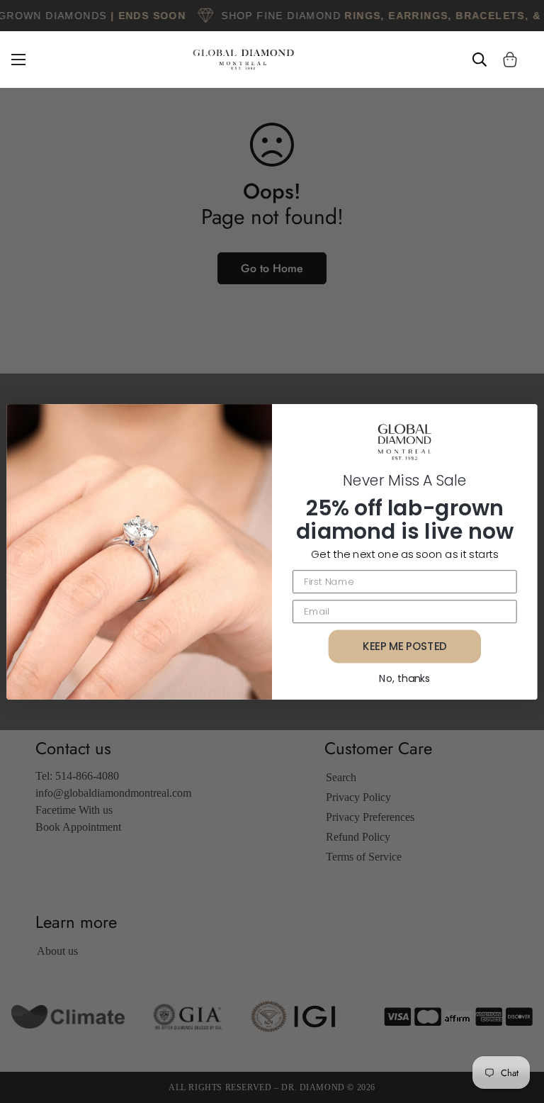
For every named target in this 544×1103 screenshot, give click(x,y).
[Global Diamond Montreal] (243, 59)
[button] (510, 59)
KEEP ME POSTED (404, 646)
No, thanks (404, 678)
